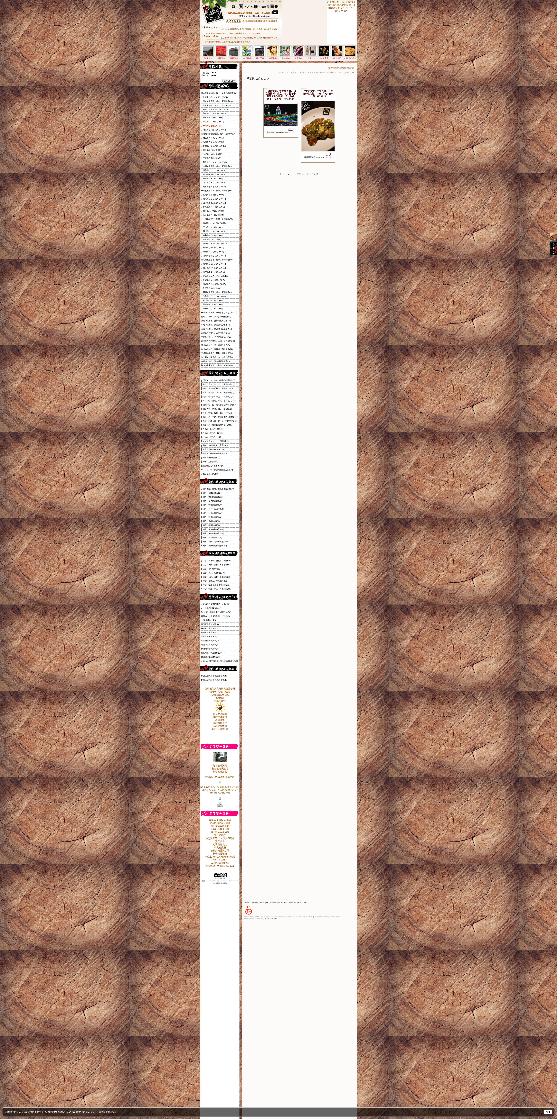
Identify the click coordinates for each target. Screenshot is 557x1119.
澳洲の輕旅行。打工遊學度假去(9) (215, 345)
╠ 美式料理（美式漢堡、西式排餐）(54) (217, 396)
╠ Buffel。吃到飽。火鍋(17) (212, 437)
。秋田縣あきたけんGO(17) (212, 215)
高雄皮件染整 (220, 726)
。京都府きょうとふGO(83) (212, 142)
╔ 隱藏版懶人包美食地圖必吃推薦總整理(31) (219, 380)
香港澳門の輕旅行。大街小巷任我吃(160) (218, 341)
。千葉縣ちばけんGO (345, 72)
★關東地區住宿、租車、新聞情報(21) (217, 101)
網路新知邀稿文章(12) (210, 632)
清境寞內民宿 (252, 38)
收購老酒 (220, 777)
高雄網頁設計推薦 (335, 916)
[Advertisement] (304, 25)
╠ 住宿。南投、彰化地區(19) (213, 573)
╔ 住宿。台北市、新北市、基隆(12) (215, 561)
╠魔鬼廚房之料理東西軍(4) (212, 466)
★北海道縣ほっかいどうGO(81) (214, 97)
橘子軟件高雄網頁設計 (220, 691)
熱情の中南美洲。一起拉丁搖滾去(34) (217, 365)
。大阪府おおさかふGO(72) (212, 138)
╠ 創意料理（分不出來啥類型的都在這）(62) (219, 405)
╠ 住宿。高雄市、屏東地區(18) (214, 581)
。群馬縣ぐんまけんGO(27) (212, 121)
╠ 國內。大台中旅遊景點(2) (212, 509)
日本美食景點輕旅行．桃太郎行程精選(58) (218, 93)
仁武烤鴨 (229, 33)
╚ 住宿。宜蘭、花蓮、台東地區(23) (215, 589)
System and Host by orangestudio (254, 918)
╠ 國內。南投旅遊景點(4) (211, 517)
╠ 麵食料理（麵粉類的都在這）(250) (216, 425)
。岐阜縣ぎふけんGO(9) (211, 239)
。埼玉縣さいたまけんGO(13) (213, 130)
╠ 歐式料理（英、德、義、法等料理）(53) (218, 392)
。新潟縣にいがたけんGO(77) (213, 223)
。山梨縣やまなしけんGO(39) (213, 256)
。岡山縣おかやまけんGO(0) (213, 174)
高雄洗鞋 (220, 720)
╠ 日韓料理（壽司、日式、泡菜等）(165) (218, 401)
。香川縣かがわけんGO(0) (212, 300)
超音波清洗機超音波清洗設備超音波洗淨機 (220, 768)
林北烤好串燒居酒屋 (229, 29)
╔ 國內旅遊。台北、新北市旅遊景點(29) (217, 489)
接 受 (548, 1112)
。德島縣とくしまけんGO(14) (213, 296)
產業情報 (310, 916)
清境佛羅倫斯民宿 (267, 38)
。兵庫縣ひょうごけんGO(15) (213, 146)
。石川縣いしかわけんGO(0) (213, 231)
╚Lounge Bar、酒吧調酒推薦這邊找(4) (217, 470)
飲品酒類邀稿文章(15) (210, 640)
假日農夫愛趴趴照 (220, 850)
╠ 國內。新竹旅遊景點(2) (211, 501)
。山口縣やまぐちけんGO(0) (213, 182)
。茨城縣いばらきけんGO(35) (213, 113)
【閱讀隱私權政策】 (106, 1112)
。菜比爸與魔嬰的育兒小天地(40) (215, 604)
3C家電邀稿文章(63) (209, 620)
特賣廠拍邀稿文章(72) (210, 628)
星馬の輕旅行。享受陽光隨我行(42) (216, 337)
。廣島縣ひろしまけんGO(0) (213, 170)
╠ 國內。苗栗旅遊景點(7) (211, 505)
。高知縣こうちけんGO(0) (212, 308)
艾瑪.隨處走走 (220, 844)
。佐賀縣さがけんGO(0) (211, 288)
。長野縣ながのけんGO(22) (212, 247)
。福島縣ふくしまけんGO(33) (213, 199)
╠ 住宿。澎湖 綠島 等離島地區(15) (215, 585)
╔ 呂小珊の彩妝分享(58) (211, 608)
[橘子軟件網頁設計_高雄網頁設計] (249, 915)
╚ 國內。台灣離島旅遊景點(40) (214, 546)
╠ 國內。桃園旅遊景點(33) (212, 497)
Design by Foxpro (271, 918)
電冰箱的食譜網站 (220, 826)
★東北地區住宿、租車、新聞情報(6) (216, 191)
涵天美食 (220, 841)
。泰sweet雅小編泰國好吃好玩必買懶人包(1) (219, 661)
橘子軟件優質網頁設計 (277, 916)
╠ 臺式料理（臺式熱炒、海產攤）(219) (217, 388)
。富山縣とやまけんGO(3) (212, 227)
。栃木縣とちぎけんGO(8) (212, 117)
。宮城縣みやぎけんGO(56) (212, 195)
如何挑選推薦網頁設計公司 (265, 21)
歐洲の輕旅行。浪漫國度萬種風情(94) (217, 349)
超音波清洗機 (220, 714)
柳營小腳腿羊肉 (217, 33)
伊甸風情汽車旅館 (212, 42)
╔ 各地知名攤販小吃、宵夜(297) (214, 445)
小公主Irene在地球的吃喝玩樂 (220, 856)
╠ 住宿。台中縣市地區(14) (212, 569)
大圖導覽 (341, 68)
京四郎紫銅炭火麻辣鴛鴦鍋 (251, 29)
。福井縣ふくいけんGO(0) (212, 235)
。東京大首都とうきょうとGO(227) (215, 105)
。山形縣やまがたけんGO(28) (213, 203)
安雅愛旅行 (220, 835)
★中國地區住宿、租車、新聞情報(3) (216, 166)
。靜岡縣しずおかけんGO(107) (214, 243)
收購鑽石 (210, 777)
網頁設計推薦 (248, 21)
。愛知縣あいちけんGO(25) (212, 252)
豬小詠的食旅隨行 (220, 832)
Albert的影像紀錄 (220, 863)
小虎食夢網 (220, 847)
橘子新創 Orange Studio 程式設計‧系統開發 (256, 916)
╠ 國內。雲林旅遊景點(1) (211, 521)
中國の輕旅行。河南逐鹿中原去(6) (215, 361)
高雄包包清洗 (220, 723)
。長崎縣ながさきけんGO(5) (213, 280)
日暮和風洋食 (240, 33)
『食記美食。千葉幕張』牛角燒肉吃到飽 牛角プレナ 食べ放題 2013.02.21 (318, 94)
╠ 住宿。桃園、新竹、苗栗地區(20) (215, 565)
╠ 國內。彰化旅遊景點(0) (211, 513)
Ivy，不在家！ (220, 859)
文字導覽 (332, 68)
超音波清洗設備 (220, 729)
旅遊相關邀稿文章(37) (210, 649)
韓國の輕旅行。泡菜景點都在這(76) (216, 321)
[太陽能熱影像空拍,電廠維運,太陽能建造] (220, 712)
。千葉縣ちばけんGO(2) (211, 126)
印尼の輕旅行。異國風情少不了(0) (215, 325)
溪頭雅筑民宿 (226, 38)
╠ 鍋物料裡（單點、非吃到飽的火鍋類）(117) (220, 417)
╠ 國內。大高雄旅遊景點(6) (212, 533)
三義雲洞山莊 (227, 42)
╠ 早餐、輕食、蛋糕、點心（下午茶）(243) (219, 413)
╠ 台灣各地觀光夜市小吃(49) (213, 449)
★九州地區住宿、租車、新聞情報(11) (217, 260)
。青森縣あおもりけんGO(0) (213, 207)
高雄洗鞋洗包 (220, 717)
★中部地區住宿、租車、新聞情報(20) (217, 219)
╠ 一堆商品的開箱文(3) (210, 462)
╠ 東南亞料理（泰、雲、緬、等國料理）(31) (219, 421)
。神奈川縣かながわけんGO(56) (214, 109)
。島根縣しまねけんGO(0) (212, 178)
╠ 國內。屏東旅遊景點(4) (211, 537)
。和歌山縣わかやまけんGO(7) (214, 162)
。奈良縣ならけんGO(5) (211, 150)
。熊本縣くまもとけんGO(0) (213, 272)
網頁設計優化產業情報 (321, 916)
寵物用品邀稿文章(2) (209, 645)
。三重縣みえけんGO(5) (211, 158)
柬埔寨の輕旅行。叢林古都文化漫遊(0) (217, 353)
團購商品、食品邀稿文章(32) (213, 653)
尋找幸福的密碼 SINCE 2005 (220, 866)
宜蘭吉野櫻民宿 (241, 42)
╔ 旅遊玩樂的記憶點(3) (210, 457)
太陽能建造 (220, 701)
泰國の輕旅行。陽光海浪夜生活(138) (216, 329)
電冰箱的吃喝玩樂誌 (219, 823)
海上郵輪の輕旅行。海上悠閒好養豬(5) (217, 357)
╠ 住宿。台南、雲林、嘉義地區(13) (215, 577)
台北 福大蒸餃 (254, 33)
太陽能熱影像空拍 (220, 694)
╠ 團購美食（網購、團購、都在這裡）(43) (218, 409)
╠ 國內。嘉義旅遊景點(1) (211, 525)
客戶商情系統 (290, 916)
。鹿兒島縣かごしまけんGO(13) (214, 276)
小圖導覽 (350, 68)
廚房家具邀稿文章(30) (210, 624)
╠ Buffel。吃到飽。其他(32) (212, 429)
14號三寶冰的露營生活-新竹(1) (214, 676)
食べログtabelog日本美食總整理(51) (216, 317)
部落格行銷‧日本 (300, 916)
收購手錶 (229, 777)
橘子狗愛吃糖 (220, 853)
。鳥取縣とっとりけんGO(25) (213, 186)
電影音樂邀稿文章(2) (209, 636)
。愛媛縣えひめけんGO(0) (212, 304)
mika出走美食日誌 (220, 829)
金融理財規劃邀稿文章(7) (211, 657)
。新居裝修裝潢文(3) (209, 474)
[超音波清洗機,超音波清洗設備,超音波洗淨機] (220, 761)
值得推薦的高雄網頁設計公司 (220, 688)
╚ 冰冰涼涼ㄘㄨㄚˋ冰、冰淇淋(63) (215, 441)
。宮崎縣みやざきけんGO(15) (213, 284)
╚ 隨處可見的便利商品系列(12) (214, 453)
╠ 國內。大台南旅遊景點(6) (212, 529)
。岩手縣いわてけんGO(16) (212, 211)
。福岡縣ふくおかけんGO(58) (213, 264)
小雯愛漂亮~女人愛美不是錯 (220, 838)
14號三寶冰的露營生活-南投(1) (214, 680)
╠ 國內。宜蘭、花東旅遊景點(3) (214, 541)
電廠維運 (220, 698)
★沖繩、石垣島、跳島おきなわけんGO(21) (219, 312)
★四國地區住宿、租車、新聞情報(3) (216, 292)
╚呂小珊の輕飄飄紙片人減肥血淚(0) (216, 612)
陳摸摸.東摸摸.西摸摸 (220, 820)
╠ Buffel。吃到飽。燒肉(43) (212, 433)
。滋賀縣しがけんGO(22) (211, 154)
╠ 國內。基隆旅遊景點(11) (212, 493)
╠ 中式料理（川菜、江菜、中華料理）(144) (219, 384)
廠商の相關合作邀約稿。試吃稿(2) (215, 616)
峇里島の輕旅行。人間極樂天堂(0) (215, 333)
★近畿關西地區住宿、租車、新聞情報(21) (218, 134)
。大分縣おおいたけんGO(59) (213, 268)
